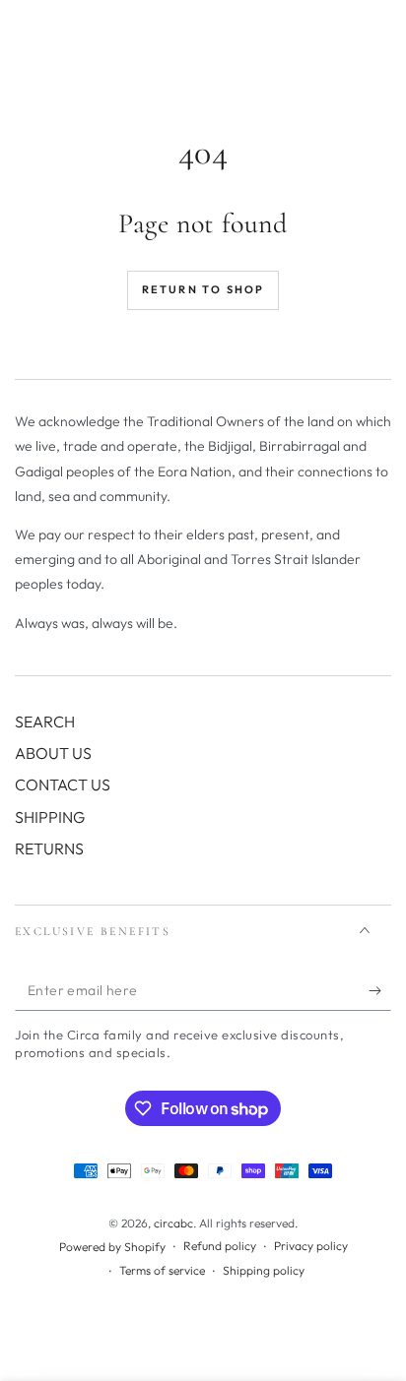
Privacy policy (311, 1245)
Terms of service (162, 1270)
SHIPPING (50, 817)
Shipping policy (263, 1270)
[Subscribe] (380, 991)
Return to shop (203, 289)
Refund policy (219, 1245)
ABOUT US (53, 753)
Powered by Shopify (112, 1246)
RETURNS (49, 848)
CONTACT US (62, 784)
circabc (173, 1223)
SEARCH (45, 721)
